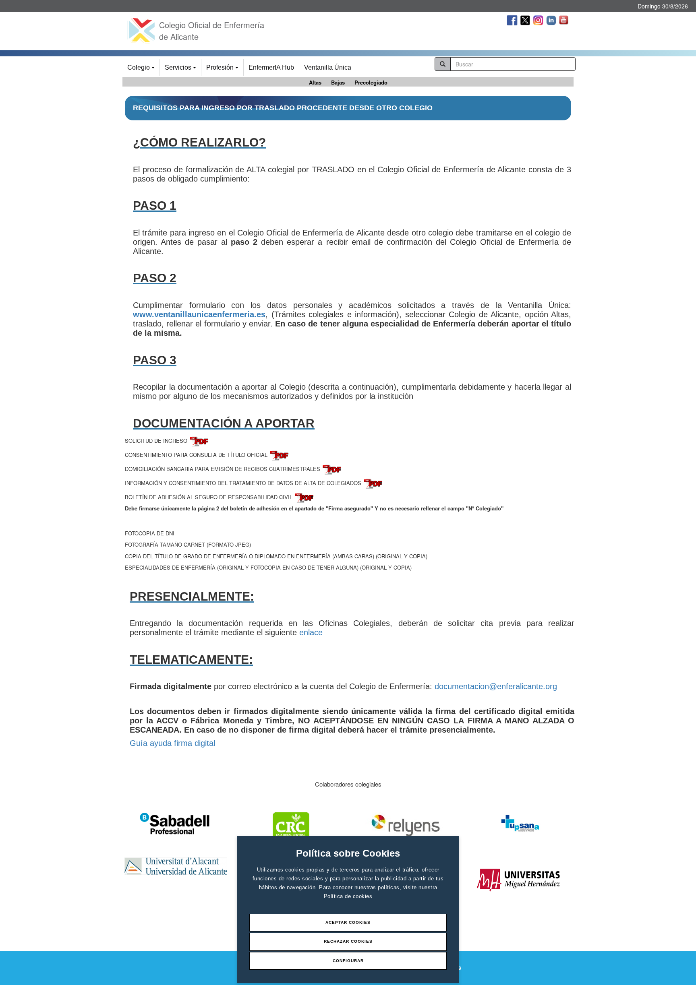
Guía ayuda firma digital (172, 743)
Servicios (182, 70)
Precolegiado (370, 82)
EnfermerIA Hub (271, 67)
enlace (311, 632)
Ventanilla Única (327, 67)
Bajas (338, 82)
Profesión (223, 70)
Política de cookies (348, 896)
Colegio (142, 70)
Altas (315, 82)
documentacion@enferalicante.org (496, 686)
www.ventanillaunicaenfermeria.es (199, 314)
